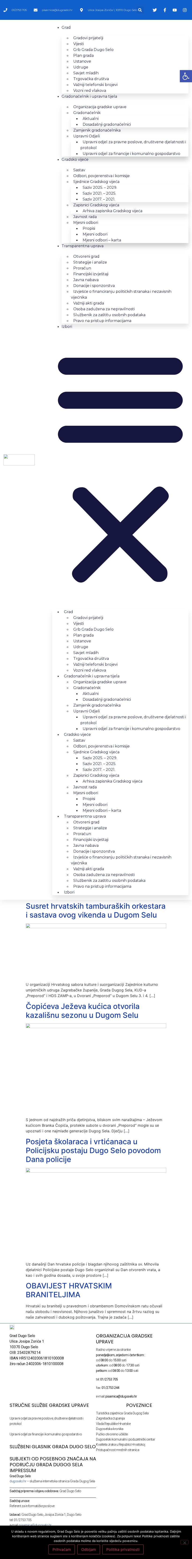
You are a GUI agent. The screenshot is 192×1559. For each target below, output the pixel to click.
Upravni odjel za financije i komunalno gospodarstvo (131, 153)
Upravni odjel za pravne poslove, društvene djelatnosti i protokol (133, 145)
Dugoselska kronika (109, 1429)
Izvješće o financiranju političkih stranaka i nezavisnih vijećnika (121, 294)
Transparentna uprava (82, 246)
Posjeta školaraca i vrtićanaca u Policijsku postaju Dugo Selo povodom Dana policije (93, 1150)
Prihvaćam (61, 1549)
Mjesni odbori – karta (102, 240)
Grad (66, 27)
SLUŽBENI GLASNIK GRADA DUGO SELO (53, 1446)
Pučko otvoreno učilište (112, 1434)
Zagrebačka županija (110, 1418)
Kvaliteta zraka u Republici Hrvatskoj (120, 1444)
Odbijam (88, 1549)
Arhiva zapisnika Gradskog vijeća (112, 211)
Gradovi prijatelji (88, 38)
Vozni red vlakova (89, 90)
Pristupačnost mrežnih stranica (117, 1450)
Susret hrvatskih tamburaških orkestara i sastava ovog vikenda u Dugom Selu (96, 910)
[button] (140, 10)
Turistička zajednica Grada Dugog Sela (122, 1413)
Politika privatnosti (123, 1549)
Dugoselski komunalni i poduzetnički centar (125, 1439)
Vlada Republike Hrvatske (113, 1424)
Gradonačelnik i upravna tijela (89, 96)
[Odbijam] (184, 1542)
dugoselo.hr (18, 1481)
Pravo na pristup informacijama (102, 320)
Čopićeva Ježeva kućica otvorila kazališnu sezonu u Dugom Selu (83, 1011)
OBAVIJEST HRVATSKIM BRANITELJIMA (69, 1290)
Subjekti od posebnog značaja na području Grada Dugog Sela (53, 1461)
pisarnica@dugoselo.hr (35, 1525)
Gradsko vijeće (75, 159)
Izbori (67, 326)
